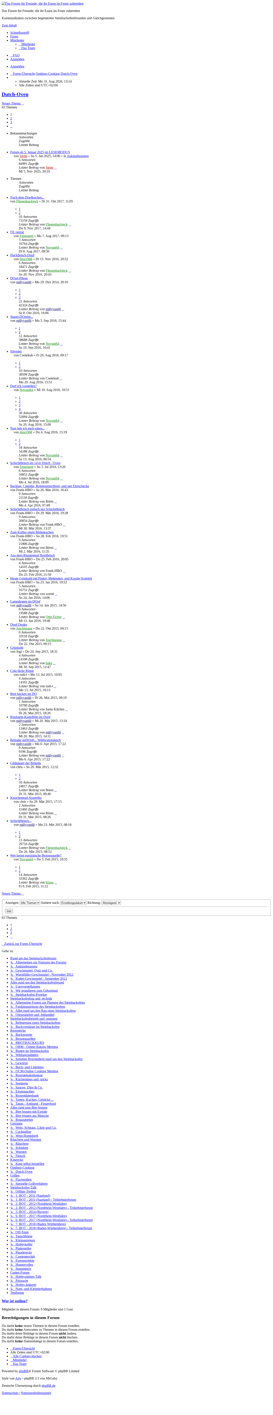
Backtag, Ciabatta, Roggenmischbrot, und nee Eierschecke (49, 486)
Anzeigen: (12, 902)
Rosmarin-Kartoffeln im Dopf (30, 717)
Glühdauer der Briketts (25, 763)
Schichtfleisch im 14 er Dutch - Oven (35, 463)
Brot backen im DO (23, 694)
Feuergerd (26, 236)
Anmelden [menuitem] (17, 59)
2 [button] (11, 118)
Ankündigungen (78, 156)
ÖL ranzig (17, 232)
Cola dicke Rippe (22, 671)
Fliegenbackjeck (27, 201)
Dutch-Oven (15, 94)
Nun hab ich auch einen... (27, 428)
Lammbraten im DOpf (25, 601)
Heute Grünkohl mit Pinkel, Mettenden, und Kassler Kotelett (51, 578)
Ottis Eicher (54, 617)
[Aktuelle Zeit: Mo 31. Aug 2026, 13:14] (11, 77)
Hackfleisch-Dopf (22, 255)
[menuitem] (27, 44)
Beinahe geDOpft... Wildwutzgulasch (35, 740)
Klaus (50, 882)
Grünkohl (16, 647)
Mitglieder (17, 40)
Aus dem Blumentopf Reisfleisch (32, 555)
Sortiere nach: (50, 902)
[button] (11, 126)
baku (49, 663)
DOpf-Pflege (19, 278)
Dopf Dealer (18, 624)
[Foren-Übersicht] (42, 3)
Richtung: (94, 902)
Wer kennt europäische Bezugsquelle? (35, 855)
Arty (18, 1378)
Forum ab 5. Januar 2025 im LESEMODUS (40, 152)
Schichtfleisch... (21, 821)
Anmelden (17, 66)
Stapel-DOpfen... (21, 317)
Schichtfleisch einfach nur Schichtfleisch (37, 509)
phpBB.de (48, 1385)
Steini (23, 156)
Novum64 (52, 247)
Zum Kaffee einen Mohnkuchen (32, 532)
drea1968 (26, 259)
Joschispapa (24, 628)
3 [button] (11, 122)
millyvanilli (23, 282)
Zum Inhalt (9, 25)
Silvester (16, 351)
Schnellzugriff (19, 32)
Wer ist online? (15, 1301)
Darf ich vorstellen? (23, 386)
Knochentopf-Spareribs (26, 798)
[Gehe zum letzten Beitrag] (55, 167)
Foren (14, 36)
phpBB (24, 1371)
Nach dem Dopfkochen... (27, 197)
